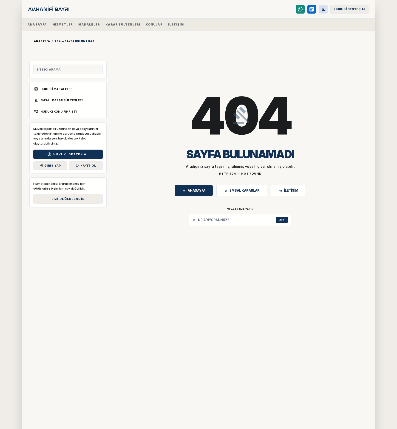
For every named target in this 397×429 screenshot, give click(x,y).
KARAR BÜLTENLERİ (122, 24)
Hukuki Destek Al (68, 154)
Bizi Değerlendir (68, 199)
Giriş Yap (50, 165)
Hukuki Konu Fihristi (55, 111)
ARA (281, 220)
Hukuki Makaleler (53, 88)
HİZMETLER (63, 24)
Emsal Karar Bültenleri (58, 100)
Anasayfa (42, 41)
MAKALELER (89, 24)
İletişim (288, 191)
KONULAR (154, 24)
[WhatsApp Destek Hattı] (300, 9)
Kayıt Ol (86, 165)
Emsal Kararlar (242, 191)
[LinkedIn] (311, 9)
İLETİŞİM (176, 24)
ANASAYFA (37, 24)
